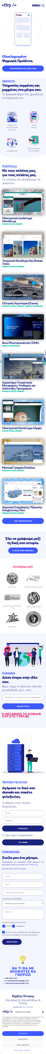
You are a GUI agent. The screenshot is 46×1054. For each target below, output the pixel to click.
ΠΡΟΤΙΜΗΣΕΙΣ (23, 1045)
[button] (43, 1012)
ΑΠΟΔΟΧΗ (23, 1033)
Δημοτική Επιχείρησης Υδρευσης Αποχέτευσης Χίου (22, 509)
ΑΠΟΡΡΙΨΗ (23, 1039)
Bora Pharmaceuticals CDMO (20, 343)
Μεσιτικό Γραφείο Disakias (18, 467)
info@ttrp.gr (33, 864)
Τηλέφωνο (20, 926)
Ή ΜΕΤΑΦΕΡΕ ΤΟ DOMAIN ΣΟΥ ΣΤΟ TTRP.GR (21, 715)
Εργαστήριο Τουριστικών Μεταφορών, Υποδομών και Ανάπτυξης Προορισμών (18, 385)
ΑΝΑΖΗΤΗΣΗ (23, 706)
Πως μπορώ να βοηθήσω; (12, 899)
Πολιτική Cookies (18, 1050)
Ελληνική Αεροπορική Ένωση (20, 303)
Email (9, 926)
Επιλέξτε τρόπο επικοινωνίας (14, 922)
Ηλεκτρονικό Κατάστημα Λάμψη (22, 428)
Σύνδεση (23, 829)
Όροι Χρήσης (27, 1050)
